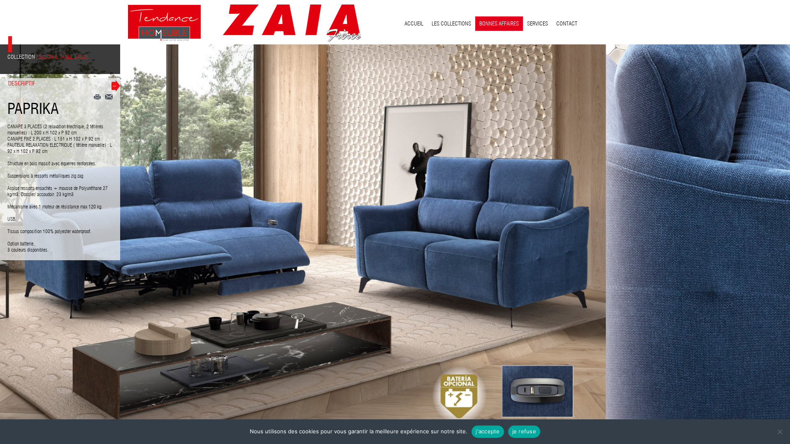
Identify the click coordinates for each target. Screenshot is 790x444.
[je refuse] (780, 432)
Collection (21, 56)
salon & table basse (63, 56)
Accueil (413, 23)
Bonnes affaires (499, 23)
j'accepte (488, 431)
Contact (566, 23)
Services (537, 23)
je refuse (524, 431)
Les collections (451, 23)
